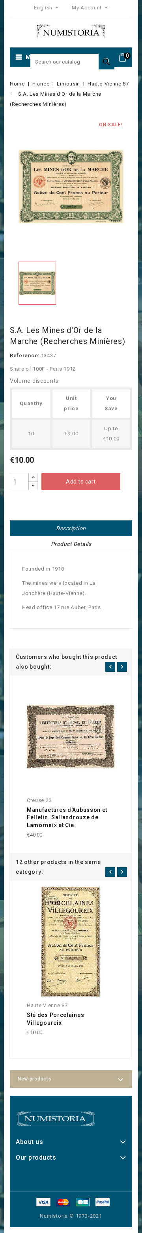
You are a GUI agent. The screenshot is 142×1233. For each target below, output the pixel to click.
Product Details (71, 544)
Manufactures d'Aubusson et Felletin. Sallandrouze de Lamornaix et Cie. (67, 818)
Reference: (24, 355)
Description (71, 528)
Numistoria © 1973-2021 (71, 1216)
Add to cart (81, 481)
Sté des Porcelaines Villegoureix (55, 1019)
